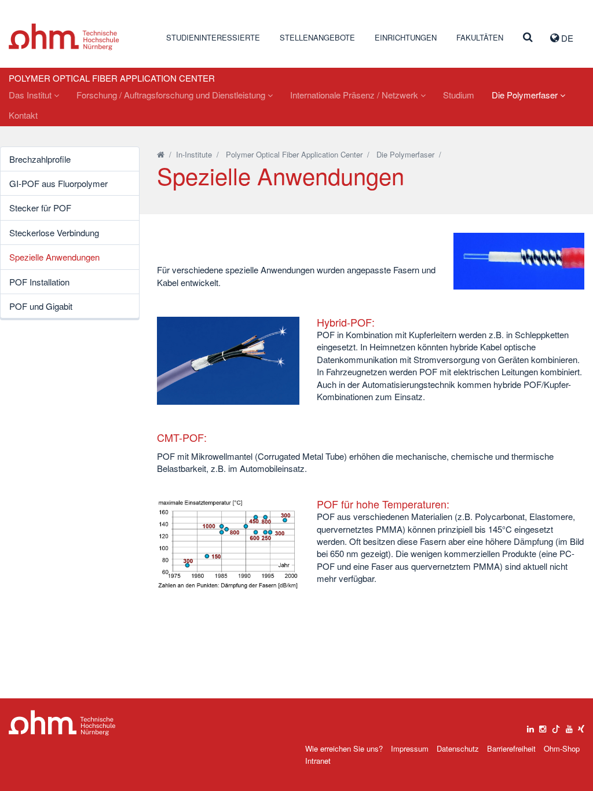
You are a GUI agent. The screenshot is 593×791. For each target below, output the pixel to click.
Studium (458, 95)
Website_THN (64, 36)
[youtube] (569, 726)
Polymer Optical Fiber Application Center (294, 154)
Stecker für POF (40, 208)
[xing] (581, 726)
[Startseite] (160, 154)
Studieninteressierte (213, 37)
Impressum (410, 748)
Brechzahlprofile (40, 159)
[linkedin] (530, 726)
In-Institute (194, 154)
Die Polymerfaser (526, 95)
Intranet (318, 760)
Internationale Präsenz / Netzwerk (355, 95)
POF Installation (39, 282)
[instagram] (542, 726)
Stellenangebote (317, 37)
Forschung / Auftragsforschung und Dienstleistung (172, 95)
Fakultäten (479, 37)
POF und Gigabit (40, 306)
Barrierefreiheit (511, 748)
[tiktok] (556, 726)
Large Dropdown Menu (62, 723)
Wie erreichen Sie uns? (344, 748)
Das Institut (31, 95)
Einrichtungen (406, 37)
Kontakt (23, 115)
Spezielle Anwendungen (54, 257)
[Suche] (528, 37)
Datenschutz (458, 748)
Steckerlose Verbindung (54, 232)
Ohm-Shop (562, 748)
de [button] (566, 38)
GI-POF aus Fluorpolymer (58, 183)
